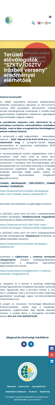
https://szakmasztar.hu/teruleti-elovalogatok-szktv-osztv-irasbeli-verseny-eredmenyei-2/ (24, 193)
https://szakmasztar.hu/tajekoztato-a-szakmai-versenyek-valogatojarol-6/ (26, 272)
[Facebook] (52, 348)
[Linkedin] (52, 361)
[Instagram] (52, 355)
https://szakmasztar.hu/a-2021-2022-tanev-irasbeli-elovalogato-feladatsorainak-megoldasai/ (27, 226)
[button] (50, 17)
